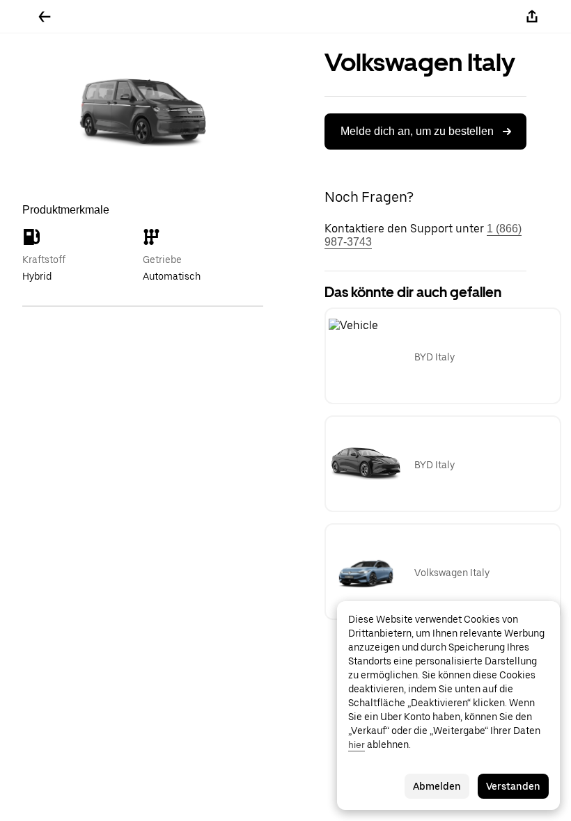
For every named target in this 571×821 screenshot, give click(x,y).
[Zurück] (44, 16)
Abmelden (437, 786)
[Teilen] (532, 16)
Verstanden (513, 786)
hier (356, 744)
